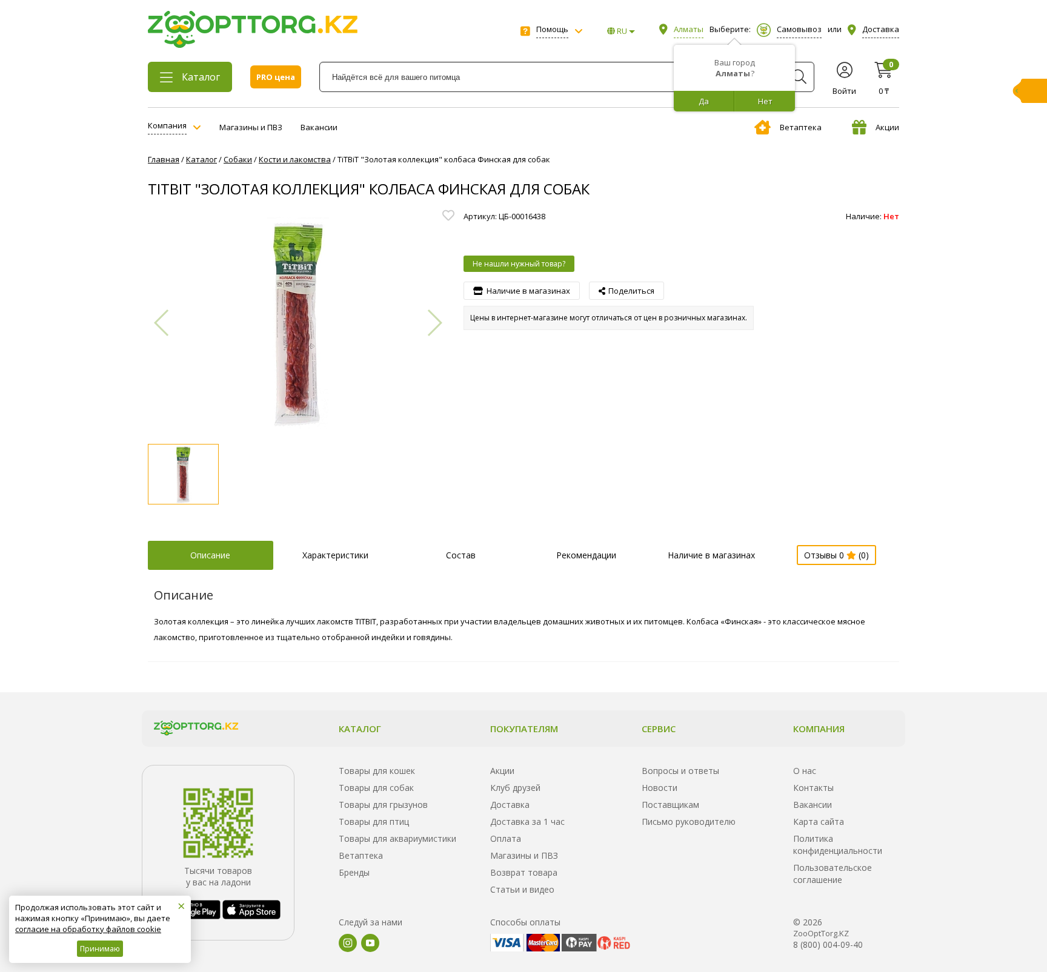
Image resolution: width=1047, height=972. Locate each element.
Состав (461, 555)
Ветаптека (801, 127)
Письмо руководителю (689, 821)
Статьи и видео (522, 889)
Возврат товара (523, 872)
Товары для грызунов (383, 804)
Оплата (505, 838)
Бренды (354, 872)
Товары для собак (376, 787)
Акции (887, 127)
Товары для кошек (377, 770)
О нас (804, 770)
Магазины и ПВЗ (250, 127)
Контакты (813, 787)
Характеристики (335, 555)
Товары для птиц (374, 821)
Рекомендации (586, 555)
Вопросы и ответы (680, 770)
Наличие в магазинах (711, 555)
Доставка (510, 804)
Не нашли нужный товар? (519, 264)
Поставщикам (670, 804)
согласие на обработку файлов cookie (88, 929)
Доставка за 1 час (527, 821)
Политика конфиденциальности (837, 844)
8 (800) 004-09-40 (828, 944)
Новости (659, 787)
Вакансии (319, 127)
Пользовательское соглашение (832, 873)
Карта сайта (818, 821)
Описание (210, 555)
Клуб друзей (515, 787)
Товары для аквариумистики (397, 838)
